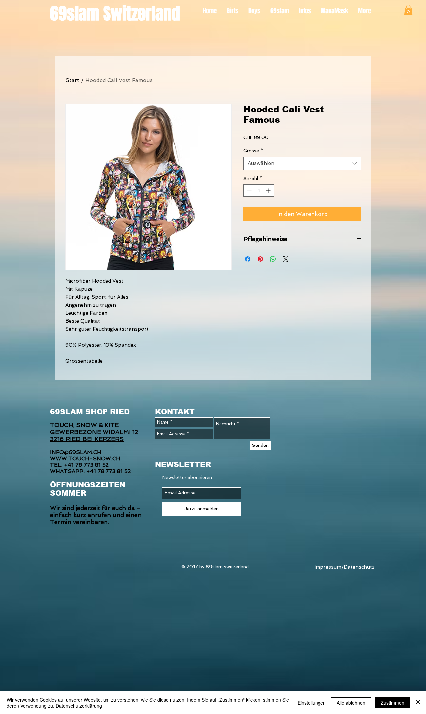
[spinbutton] (259, 190)
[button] (408, 10)
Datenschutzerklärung (79, 705)
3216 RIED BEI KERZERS (87, 438)
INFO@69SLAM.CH (75, 452)
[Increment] (269, 190)
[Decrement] (248, 190)
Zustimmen (392, 702)
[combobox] (302, 163)
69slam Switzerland (115, 13)
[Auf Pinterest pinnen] (260, 259)
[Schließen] (418, 703)
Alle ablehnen (351, 702)
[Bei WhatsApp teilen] (273, 259)
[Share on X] (286, 259)
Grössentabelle (84, 361)
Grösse (253, 150)
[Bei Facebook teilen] (248, 259)
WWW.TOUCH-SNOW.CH (85, 458)
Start (72, 80)
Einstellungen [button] (312, 702)
